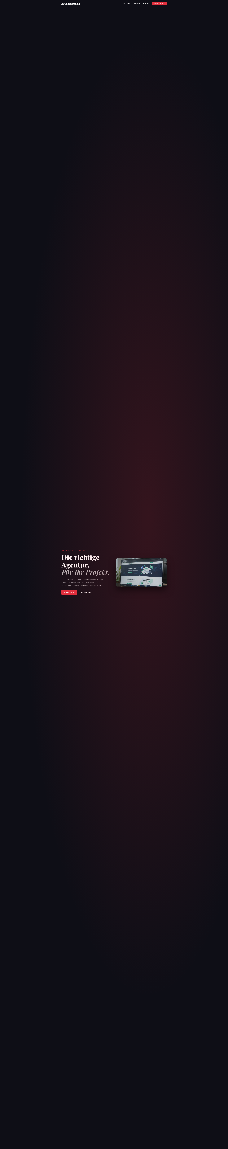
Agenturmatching (71, 3)
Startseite (126, 3)
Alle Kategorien (86, 592)
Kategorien (136, 3)
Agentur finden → (159, 3)
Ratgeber (146, 3)
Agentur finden (69, 592)
